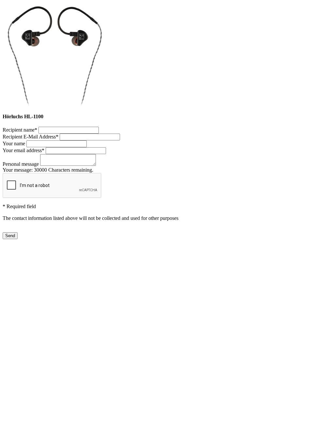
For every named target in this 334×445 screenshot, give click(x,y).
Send (10, 235)
